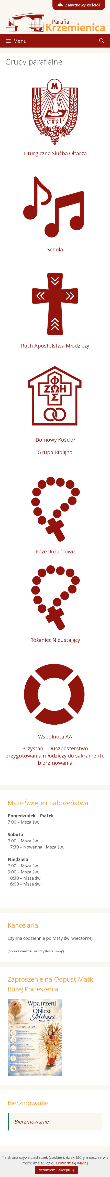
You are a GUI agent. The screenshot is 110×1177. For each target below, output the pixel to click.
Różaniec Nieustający (55, 639)
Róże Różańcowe (55, 551)
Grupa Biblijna (55, 452)
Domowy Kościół (55, 439)
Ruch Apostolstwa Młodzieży (55, 345)
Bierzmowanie (31, 1121)
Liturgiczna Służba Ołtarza (55, 153)
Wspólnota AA (55, 736)
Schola (55, 249)
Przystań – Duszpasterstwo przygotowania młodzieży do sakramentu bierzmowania (55, 755)
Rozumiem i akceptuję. (56, 1169)
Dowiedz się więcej (72, 1163)
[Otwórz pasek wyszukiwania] (102, 41)
